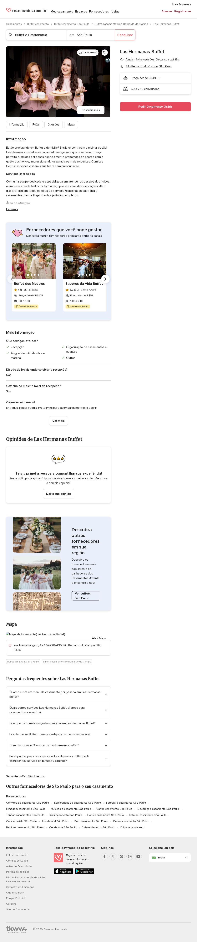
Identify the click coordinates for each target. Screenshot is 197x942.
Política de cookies (17, 871)
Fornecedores (99, 11)
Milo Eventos (36, 776)
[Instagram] (129, 856)
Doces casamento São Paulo (131, 821)
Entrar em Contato (17, 855)
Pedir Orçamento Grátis (155, 107)
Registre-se (182, 11)
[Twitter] (112, 856)
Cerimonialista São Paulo (21, 821)
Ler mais (12, 209)
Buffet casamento (38, 24)
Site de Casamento (18, 909)
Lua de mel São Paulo (55, 821)
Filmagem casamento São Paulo (26, 809)
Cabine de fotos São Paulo (98, 827)
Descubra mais (91, 110)
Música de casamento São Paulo (71, 809)
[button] (58, 475)
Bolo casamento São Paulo (91, 821)
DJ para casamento (132, 827)
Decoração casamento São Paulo (158, 809)
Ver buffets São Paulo (83, 596)
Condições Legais (17, 860)
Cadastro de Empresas (20, 887)
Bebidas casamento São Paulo (25, 827)
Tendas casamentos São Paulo (25, 815)
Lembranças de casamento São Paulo (77, 802)
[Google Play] (84, 873)
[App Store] (63, 873)
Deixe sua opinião (58, 494)
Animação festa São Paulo (66, 815)
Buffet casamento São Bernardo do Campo (122, 24)
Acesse (167, 11)
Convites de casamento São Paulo (27, 802)
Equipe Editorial (15, 898)
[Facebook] (104, 856)
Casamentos (14, 24)
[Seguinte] (105, 279)
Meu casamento (62, 11)
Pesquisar (125, 35)
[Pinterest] (121, 856)
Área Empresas (181, 4)
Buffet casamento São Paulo (72, 24)
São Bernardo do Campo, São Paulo (149, 66)
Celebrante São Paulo (63, 827)
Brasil (161, 857)
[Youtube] (138, 856)
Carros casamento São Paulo (114, 809)
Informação (16, 124)
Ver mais (58, 421)
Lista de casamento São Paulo (148, 815)
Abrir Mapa (99, 638)
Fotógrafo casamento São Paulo (126, 802)
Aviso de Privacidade (19, 866)
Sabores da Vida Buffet (84, 283)
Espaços (81, 11)
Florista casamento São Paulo (105, 815)
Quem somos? (15, 892)
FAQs (36, 124)
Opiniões (53, 124)
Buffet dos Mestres (29, 283)
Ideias (115, 11)
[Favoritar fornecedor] (105, 52)
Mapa (71, 124)
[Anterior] (11, 279)
